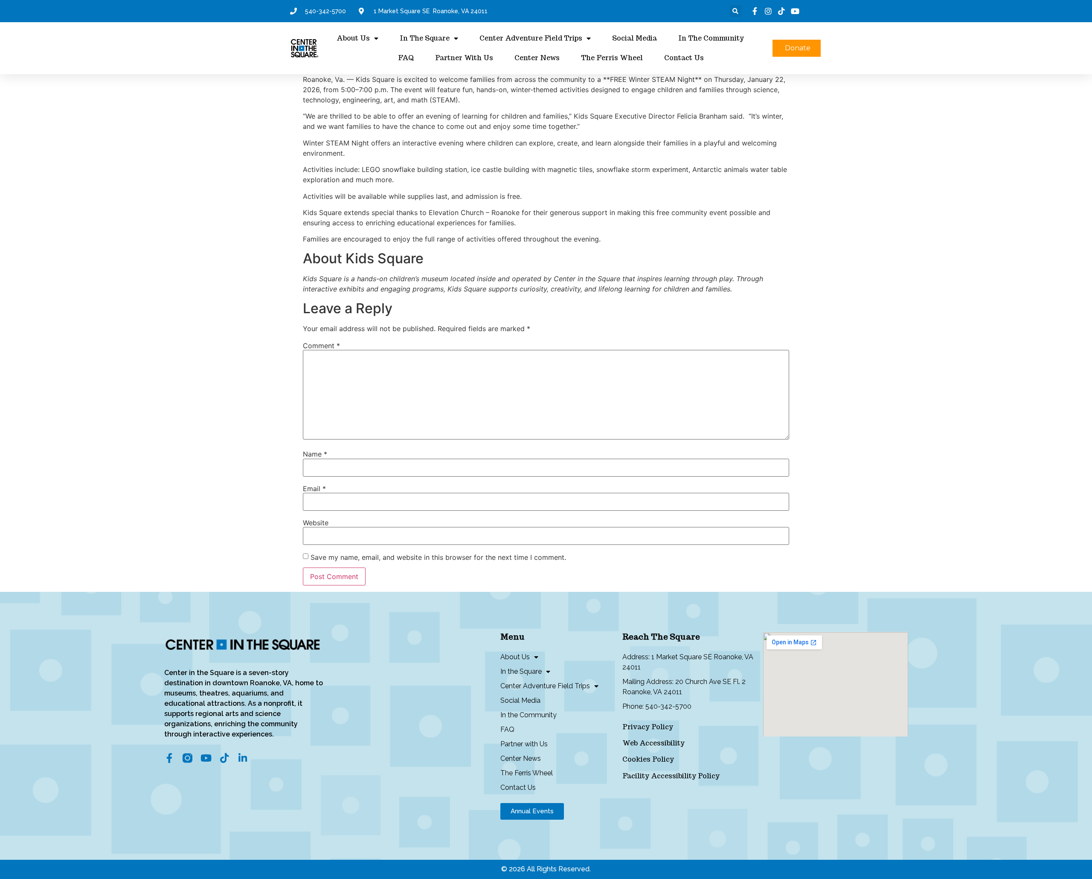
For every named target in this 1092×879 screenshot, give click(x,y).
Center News (537, 57)
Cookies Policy (648, 759)
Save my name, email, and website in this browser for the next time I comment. (438, 557)
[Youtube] (206, 758)
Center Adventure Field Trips (530, 38)
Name (315, 454)
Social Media (634, 38)
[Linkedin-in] (242, 758)
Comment (321, 345)
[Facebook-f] (169, 758)
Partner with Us (464, 57)
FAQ (406, 57)
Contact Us (684, 57)
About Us (353, 38)
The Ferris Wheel (612, 57)
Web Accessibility (653, 743)
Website (315, 522)
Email (314, 488)
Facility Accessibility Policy (671, 775)
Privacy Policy (647, 726)
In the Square (425, 38)
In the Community (711, 38)
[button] (735, 11)
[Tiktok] (224, 758)
